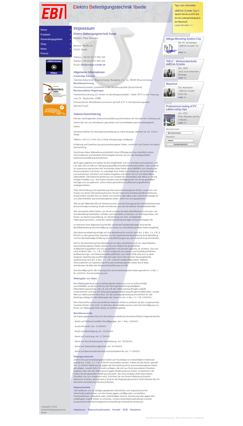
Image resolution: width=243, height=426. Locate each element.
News (43, 48)
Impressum (79, 409)
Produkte (45, 34)
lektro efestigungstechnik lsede (109, 7)
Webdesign (149, 418)
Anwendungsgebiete (51, 39)
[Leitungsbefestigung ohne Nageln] (54, 73)
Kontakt (116, 409)
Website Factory (187, 418)
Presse (44, 53)
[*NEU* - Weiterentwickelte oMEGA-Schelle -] (170, 77)
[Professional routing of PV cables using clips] (170, 126)
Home (43, 29)
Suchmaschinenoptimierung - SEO (167, 418)
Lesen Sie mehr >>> (184, 25)
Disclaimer (135, 409)
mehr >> (182, 52)
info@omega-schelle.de (93, 64)
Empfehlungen (199, 418)
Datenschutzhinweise (99, 409)
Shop (43, 44)
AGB (125, 409)
